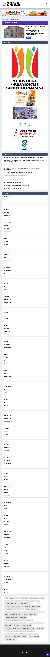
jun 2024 (6, 280)
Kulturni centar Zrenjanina (25, 611)
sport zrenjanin (8, 631)
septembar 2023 (7, 309)
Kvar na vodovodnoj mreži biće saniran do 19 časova (16, 185)
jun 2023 (6, 318)
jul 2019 (5, 470)
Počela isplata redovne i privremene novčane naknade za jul (18, 172)
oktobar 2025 (7, 228)
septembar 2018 (7, 502)
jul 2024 (6, 276)
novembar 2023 (7, 302)
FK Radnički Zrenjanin (34, 598)
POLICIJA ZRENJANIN (22, 622)
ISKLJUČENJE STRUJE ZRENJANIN (32, 600)
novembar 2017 (7, 534)
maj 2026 (6, 206)
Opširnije (28, 37)
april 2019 (6, 479)
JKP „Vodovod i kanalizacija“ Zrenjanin (31, 606)
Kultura (34, 30)
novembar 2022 (7, 341)
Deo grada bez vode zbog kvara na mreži (13, 188)
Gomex (42, 598)
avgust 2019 (6, 466)
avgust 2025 (7, 235)
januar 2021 (6, 412)
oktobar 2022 (7, 344)
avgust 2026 (7, 196)
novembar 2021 (7, 379)
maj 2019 (6, 476)
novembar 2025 (7, 225)
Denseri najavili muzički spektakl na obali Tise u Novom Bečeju (18, 164)
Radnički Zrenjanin (26, 625)
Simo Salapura (40, 628)
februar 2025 (7, 254)
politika (30, 622)
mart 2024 (6, 289)
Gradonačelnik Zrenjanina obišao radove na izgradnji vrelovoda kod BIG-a (22, 179)
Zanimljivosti (24, 651)
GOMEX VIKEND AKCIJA (9, 600)
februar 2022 (7, 370)
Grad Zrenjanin (19, 600)
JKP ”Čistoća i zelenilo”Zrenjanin (12, 606)
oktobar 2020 (7, 421)
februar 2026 (7, 215)
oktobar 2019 (7, 460)
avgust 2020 (7, 428)
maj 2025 (6, 244)
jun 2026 (6, 202)
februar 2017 (7, 563)
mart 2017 (6, 560)
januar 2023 (6, 334)
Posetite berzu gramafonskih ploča (12, 182)
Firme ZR (44, 651)
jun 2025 (6, 241)
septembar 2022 (7, 347)
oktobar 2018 (7, 499)
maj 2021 (6, 399)
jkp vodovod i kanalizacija (11, 603)
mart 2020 (6, 444)
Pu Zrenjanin (17, 625)
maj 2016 (6, 592)
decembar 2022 (7, 338)
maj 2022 (6, 360)
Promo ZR (39, 651)
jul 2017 (5, 547)
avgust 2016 (6, 582)
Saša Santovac (26, 628)
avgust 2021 (6, 389)
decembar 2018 (7, 492)
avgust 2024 (7, 273)
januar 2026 (6, 218)
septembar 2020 (7, 425)
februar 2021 (7, 408)
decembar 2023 (7, 299)
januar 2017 (6, 566)
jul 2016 (5, 586)
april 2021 (6, 402)
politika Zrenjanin (38, 622)
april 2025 (6, 247)
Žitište (14, 639)
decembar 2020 (7, 415)
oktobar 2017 (7, 537)
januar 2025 (6, 257)
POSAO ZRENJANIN (8, 625)
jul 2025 (5, 238)
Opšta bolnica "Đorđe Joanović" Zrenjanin (14, 620)
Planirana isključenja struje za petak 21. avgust (15, 175)
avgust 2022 (7, 350)
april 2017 (6, 557)
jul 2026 (5, 199)
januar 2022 (6, 373)
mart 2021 (6, 405)
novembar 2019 (7, 457)
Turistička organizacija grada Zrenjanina (24, 631)
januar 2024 (7, 296)
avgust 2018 (6, 505)
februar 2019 (7, 486)
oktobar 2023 (7, 305)
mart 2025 (6, 251)
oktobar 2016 (7, 576)
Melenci (6, 614)
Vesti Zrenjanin (33, 633)
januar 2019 (6, 489)
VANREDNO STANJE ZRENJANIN (11, 633)
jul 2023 (5, 315)
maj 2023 (6, 321)
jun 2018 (6, 511)
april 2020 (6, 441)
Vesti (5, 651)
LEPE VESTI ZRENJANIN (39, 611)
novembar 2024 (7, 264)
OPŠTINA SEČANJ (22, 617)
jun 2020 (6, 434)
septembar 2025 (7, 231)
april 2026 (6, 209)
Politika (9, 651)
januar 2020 (7, 450)
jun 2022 (6, 357)
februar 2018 (7, 524)
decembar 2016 (7, 569)
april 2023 (6, 325)
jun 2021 (6, 396)
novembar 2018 (7, 495)
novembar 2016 (7, 573)
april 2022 (6, 363)
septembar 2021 (7, 386)
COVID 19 (25, 598)
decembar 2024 (7, 260)
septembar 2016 (7, 579)
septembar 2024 (7, 270)
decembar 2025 (7, 222)
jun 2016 (6, 589)
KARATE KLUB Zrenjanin (10, 609)
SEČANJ (33, 628)
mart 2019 (6, 483)
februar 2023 (7, 331)
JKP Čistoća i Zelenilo (24, 603)
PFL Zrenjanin (29, 620)
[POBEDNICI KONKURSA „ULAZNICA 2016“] (14, 32)
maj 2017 (6, 553)
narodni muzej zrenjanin (16, 614)
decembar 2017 (7, 531)
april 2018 (6, 518)
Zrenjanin (24, 636)
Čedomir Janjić (8, 639)
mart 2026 (6, 212)
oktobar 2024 (7, 267)
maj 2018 (6, 515)
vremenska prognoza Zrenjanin (12, 636)
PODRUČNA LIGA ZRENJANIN (10, 622)
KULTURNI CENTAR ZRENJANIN (11, 611)
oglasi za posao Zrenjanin (11, 617)
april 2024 (6, 286)
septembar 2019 (7, 463)
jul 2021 (5, 392)
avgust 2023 (7, 312)
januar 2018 (6, 528)
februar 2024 (7, 293)
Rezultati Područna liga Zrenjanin (13, 628)
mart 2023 (6, 328)
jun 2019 (6, 473)
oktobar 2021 (7, 383)
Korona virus (20, 609)
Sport (13, 651)
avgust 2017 (6, 544)
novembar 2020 (7, 418)
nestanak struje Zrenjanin (30, 614)
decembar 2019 (7, 454)
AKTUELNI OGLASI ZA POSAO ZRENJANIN (13, 598)
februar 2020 (7, 447)
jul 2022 (5, 354)
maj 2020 (6, 437)
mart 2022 (6, 367)
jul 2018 (5, 508)
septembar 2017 (7, 540)
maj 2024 (6, 283)
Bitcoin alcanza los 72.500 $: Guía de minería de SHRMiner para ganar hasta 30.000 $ (23, 157)
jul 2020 (6, 431)
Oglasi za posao (32, 651)
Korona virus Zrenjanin (31, 609)
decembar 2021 (7, 376)
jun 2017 (5, 550)
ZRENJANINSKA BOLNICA (33, 636)
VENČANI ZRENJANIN (23, 633)
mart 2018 (6, 521)
